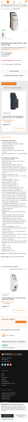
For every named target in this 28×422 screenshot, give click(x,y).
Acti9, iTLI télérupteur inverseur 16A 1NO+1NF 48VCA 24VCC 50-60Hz (14, 298)
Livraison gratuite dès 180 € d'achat (12, 64)
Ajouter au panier (19, 128)
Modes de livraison (6, 398)
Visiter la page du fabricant (8, 347)
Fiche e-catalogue (10, 335)
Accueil (3, 373)
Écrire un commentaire (20, 321)
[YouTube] (8, 365)
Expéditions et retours (6, 396)
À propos (4, 379)
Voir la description (14, 71)
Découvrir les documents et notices (14, 75)
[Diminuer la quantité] (13, 129)
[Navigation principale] (2, 2)
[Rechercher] (25, 5)
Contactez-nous (5, 381)
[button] (20, 2)
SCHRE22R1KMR (14, 49)
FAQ (3, 375)
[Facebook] (2, 365)
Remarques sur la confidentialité (8, 393)
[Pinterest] (10, 365)
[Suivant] (25, 88)
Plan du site (4, 385)
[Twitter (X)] (5, 365)
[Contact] (14, 2)
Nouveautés (4, 377)
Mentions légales (5, 402)
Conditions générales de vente (8, 394)
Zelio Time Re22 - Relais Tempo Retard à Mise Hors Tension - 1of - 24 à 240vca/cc (13, 117)
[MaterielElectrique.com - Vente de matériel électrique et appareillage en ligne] (7, 2)
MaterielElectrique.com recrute (8, 383)
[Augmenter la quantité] (13, 127)
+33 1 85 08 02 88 (6, 361)
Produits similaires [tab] (9, 83)
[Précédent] (23, 88)
